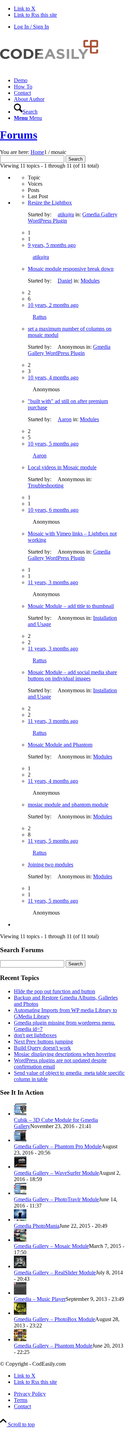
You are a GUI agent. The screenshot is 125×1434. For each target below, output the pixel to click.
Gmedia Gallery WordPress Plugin (69, 350)
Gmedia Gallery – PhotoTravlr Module (56, 1199)
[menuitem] (69, 80)
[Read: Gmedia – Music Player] (20, 1293)
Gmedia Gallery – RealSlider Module (55, 1272)
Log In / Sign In (31, 27)
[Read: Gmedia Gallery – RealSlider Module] (20, 1266)
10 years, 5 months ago (53, 444)
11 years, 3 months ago (53, 582)
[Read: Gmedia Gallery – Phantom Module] (20, 1339)
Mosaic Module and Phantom (60, 745)
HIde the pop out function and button (54, 991)
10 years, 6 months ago (53, 510)
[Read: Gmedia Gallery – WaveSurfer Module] (20, 1167)
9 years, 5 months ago (52, 245)
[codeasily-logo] (52, 68)
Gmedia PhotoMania (36, 1226)
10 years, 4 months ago (53, 377)
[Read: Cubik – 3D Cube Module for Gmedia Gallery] (20, 1114)
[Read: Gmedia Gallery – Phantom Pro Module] (20, 1140)
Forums (18, 135)
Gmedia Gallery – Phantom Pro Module (57, 1146)
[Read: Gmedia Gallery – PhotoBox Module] (20, 1313)
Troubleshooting (46, 485)
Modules (90, 281)
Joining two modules (50, 865)
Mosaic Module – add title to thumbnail (71, 606)
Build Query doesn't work (42, 1048)
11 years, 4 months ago (53, 781)
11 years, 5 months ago (53, 841)
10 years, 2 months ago (53, 305)
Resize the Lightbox (50, 203)
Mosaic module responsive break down (71, 269)
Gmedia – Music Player (40, 1299)
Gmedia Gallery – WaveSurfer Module (56, 1173)
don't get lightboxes (35, 1035)
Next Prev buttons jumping (43, 1041)
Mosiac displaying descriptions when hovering (65, 1054)
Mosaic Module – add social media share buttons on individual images (72, 675)
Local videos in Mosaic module (62, 467)
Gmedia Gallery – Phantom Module (53, 1346)
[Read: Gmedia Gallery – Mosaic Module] (20, 1240)
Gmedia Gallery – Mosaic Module (51, 1246)
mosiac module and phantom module (68, 805)
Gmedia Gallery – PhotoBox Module (54, 1319)
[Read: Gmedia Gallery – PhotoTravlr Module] (20, 1193)
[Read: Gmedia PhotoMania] (20, 1220)
